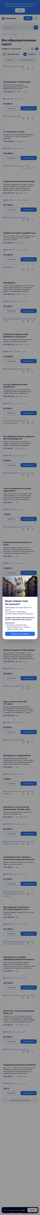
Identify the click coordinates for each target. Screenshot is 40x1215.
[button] (34, 579)
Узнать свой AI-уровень (20, 634)
